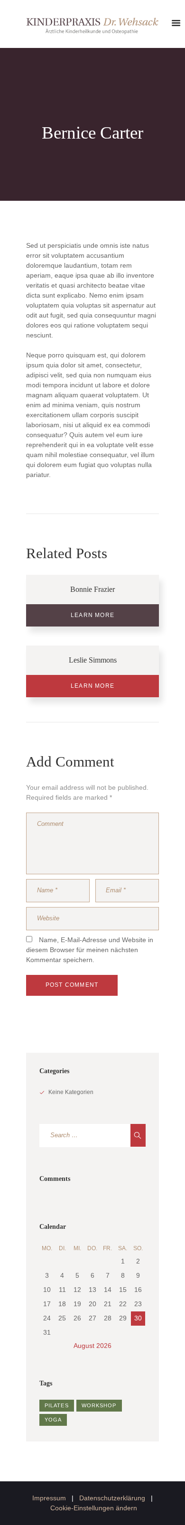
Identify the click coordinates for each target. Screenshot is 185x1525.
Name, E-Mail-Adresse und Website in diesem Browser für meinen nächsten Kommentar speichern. (89, 950)
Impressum (49, 1498)
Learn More (92, 615)
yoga (53, 1419)
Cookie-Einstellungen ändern (93, 1508)
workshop (99, 1405)
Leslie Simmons (93, 660)
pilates (57, 1405)
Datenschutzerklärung (112, 1498)
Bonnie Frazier (92, 589)
